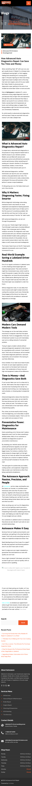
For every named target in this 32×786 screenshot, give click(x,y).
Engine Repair (7, 705)
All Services (7, 695)
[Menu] (28, 3)
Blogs (6, 23)
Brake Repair (7, 702)
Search (3, 619)
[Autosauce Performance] (6, 3)
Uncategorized (7, 53)
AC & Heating (7, 711)
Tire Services (7, 714)
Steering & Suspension (10, 708)
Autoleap (11, 783)
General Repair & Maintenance (12, 698)
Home (2, 23)
